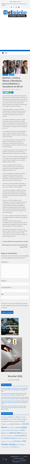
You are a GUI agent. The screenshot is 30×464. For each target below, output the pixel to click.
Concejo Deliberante (17, 419)
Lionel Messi (17, 430)
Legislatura (3, 430)
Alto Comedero (4, 417)
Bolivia (14, 417)
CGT (9, 419)
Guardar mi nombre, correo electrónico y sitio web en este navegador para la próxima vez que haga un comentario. (14, 305)
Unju (10, 447)
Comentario (4, 262)
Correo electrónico (6, 287)
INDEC (9, 427)
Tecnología (3, 447)
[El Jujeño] (2, 53)
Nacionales (11, 74)
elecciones (8, 424)
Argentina (10, 417)
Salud (21, 441)
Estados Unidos (14, 424)
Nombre (3, 281)
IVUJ (14, 427)
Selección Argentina (20, 444)
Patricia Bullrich (10, 441)
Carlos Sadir (4, 419)
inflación (12, 427)
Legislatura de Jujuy (10, 430)
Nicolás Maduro (18, 438)
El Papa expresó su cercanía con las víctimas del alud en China (14, 246)
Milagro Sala (24, 433)
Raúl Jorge (16, 441)
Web (2, 294)
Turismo (7, 447)
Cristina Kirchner (16, 421)
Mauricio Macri (15, 433)
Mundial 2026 (12, 435)
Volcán (18, 447)
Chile (11, 419)
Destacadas (5, 74)
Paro (6, 441)
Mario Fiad (7, 433)
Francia (21, 424)
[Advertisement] (15, 34)
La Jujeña (18, 89)
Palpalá (23, 438)
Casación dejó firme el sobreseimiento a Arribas (15, 241)
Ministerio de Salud (5, 435)
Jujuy (24, 427)
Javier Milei (19, 427)
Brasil (17, 417)
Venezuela (14, 447)
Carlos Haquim (23, 417)
